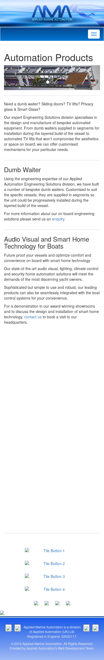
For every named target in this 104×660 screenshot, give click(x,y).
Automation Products (48, 57)
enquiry (58, 219)
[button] (11, 77)
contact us (33, 316)
